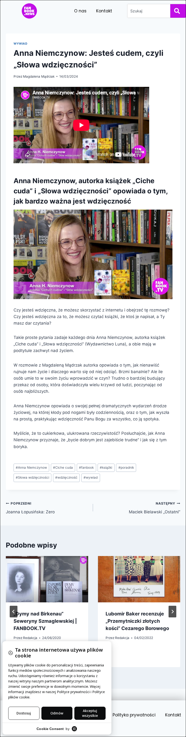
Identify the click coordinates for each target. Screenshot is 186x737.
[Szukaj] (178, 11)
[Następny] (172, 611)
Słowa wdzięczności (32, 477)
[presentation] (47, 579)
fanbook (86, 467)
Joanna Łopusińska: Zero (30, 507)
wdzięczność (66, 477)
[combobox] (147, 11)
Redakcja (30, 638)
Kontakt (104, 11)
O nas (80, 11)
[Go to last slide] (13, 611)
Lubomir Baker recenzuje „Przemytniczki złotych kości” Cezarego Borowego (137, 621)
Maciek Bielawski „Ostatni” (154, 507)
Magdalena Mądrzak (38, 76)
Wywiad (21, 43)
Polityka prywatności (134, 715)
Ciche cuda (63, 467)
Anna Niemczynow (31, 467)
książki (106, 467)
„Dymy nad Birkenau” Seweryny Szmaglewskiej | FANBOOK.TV (45, 621)
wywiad (91, 477)
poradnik (126, 467)
